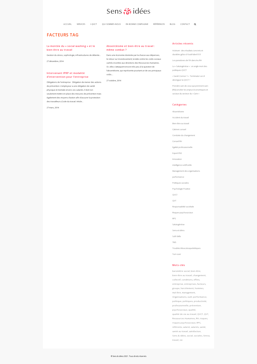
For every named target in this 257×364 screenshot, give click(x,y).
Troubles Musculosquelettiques (186, 248)
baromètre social (181, 271)
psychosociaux (179, 309)
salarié (186, 327)
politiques (188, 301)
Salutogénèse (178, 224)
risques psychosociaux (184, 322)
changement (199, 275)
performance (178, 177)
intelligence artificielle (182, 165)
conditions (187, 279)
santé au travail (180, 331)
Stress (206, 335)
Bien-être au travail (180, 123)
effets (197, 279)
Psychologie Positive (181, 188)
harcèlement (187, 288)
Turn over (176, 254)
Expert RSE (177, 153)
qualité (192, 309)
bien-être (195, 271)
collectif (176, 279)
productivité (200, 301)
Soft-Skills (176, 236)
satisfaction (195, 331)
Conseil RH (177, 141)
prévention (195, 305)
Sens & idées (179, 335)
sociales (198, 335)
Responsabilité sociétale (183, 206)
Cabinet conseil (179, 129)
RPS (174, 218)
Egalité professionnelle (182, 147)
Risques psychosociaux (182, 212)
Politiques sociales (180, 182)
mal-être (176, 292)
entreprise (177, 284)
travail (175, 340)
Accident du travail (180, 117)
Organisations (179, 297)
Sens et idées (178, 230)
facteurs (201, 284)
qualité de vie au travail (184, 314)
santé (203, 327)
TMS (174, 242)
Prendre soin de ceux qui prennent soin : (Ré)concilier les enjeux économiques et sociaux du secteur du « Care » (190, 90)
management (188, 292)
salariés (195, 327)
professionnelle (180, 305)
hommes (199, 288)
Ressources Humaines (183, 318)
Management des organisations (186, 171)
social (190, 335)
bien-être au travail (182, 275)
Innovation (177, 159)
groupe (176, 288)
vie (181, 340)
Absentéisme (178, 111)
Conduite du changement (183, 135)
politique (177, 301)
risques (203, 318)
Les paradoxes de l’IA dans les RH (187, 60)
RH (197, 318)
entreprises (190, 284)
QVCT (174, 194)
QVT (174, 200)
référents (177, 327)
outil (190, 297)
